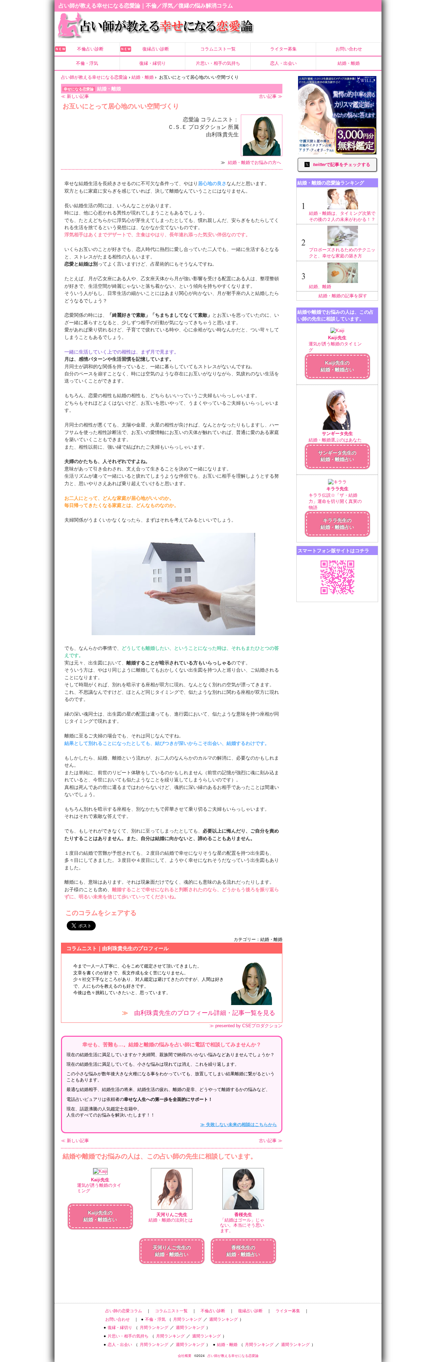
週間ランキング (223, 1319)
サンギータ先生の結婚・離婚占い (337, 456)
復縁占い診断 (155, 48)
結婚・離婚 (349, 63)
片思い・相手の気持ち (218, 63)
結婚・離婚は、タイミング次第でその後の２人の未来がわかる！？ (342, 216)
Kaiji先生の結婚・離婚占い (337, 366)
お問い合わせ (349, 48)
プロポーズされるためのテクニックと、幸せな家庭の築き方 (342, 252)
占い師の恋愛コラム (123, 1310)
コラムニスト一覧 (218, 48)
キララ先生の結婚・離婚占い (337, 524)
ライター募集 (283, 48)
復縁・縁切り (152, 63)
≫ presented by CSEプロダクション (245, 1025)
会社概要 (184, 1356)
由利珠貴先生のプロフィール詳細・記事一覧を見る (204, 1012)
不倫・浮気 (87, 63)
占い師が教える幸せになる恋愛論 (233, 1356)
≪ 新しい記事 (75, 96)
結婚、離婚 (320, 286)
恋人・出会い (283, 63)
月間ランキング (187, 1319)
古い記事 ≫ (270, 96)
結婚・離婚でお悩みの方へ (254, 162)
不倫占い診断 (90, 48)
